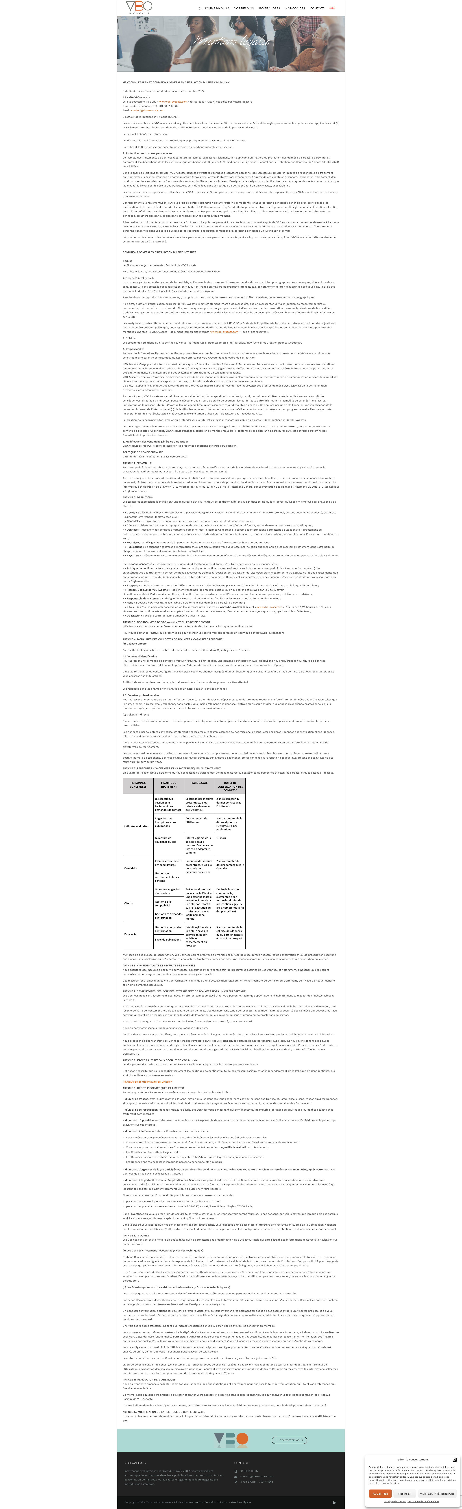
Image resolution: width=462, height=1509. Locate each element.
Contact (317, 8)
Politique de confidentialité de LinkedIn (147, 1081)
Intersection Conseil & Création (208, 1502)
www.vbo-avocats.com (173, 101)
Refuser (404, 1493)
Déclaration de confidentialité (423, 1501)
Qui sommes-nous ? (213, 8)
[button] (455, 1460)
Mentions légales (241, 1502)
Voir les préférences (437, 1493)
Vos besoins (244, 8)
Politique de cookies (395, 1501)
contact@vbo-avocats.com (147, 110)
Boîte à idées (269, 8)
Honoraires (295, 8)
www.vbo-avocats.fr (269, 606)
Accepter (380, 1493)
